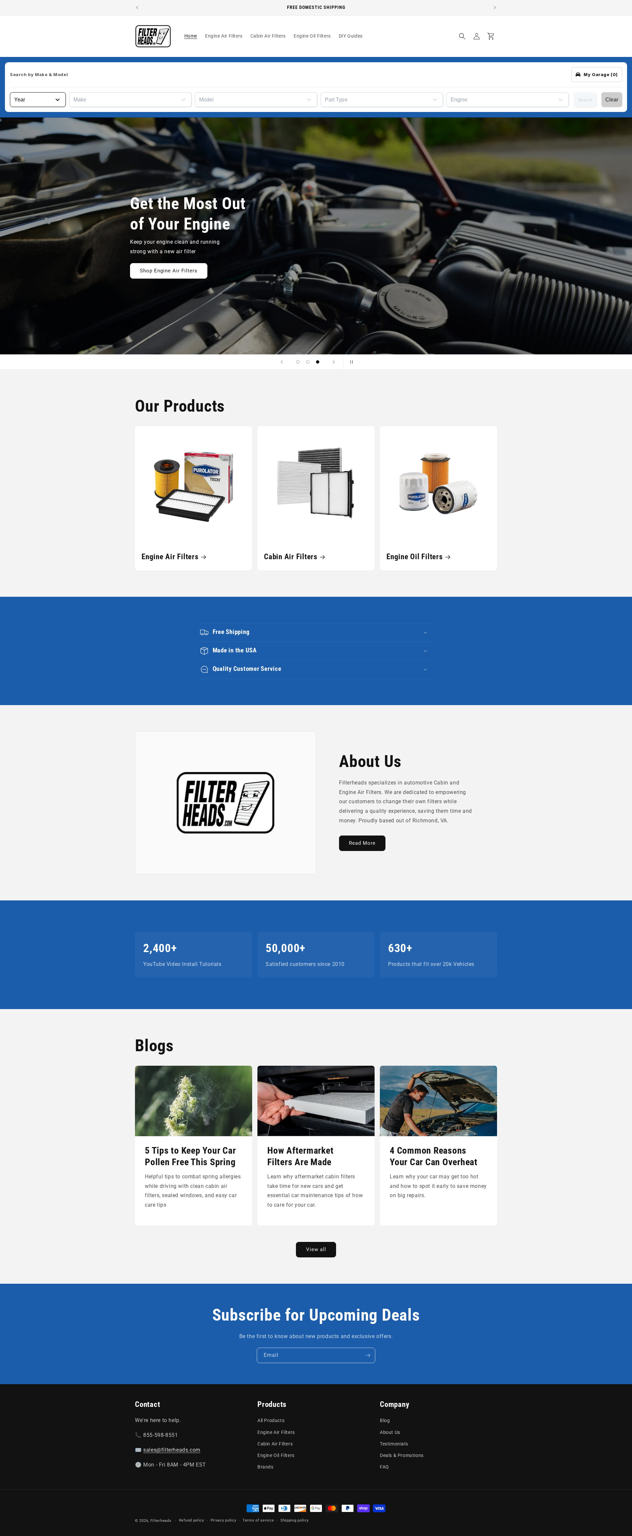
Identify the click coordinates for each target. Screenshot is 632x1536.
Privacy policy (223, 1520)
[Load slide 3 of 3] (318, 362)
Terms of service (258, 1520)
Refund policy (191, 1520)
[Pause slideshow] (350, 362)
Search (585, 99)
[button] (462, 36)
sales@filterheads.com (171, 1450)
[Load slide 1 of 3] (298, 362)
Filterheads (160, 1521)
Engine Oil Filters (414, 556)
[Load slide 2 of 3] (308, 362)
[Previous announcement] (137, 7)
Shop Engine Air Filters (400, 271)
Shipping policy (294, 1520)
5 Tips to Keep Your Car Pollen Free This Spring (190, 1156)
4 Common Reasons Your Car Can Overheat (434, 1156)
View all (316, 1249)
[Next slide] (334, 362)
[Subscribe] (367, 1355)
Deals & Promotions (402, 1455)
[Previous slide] (282, 362)
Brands (265, 1466)
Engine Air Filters (170, 556)
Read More (362, 843)
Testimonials (394, 1443)
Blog (385, 1420)
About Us (390, 1432)
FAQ (384, 1466)
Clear (611, 99)
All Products (270, 1420)
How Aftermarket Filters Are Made (300, 1156)
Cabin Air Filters (290, 556)
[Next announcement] (494, 7)
